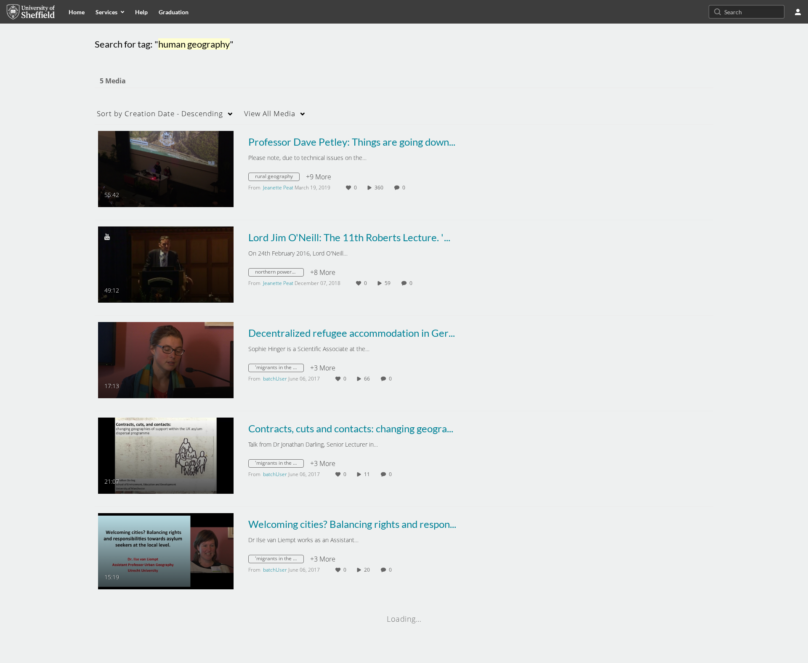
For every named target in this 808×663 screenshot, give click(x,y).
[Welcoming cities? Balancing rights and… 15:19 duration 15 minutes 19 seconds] (166, 550)
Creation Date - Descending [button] (160, 113)
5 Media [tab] (113, 80)
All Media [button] (269, 113)
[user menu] (798, 12)
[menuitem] (76, 12)
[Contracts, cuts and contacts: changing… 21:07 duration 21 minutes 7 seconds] (166, 455)
